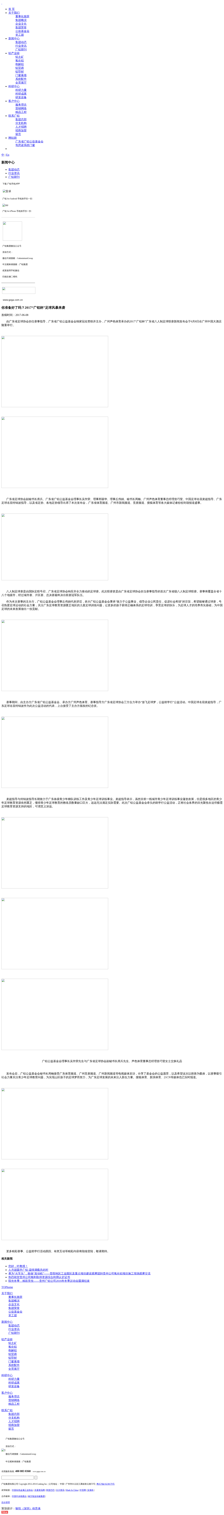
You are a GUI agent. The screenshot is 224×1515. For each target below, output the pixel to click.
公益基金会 (15, 1311)
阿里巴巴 (50, 1490)
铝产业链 (7, 1339)
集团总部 (14, 1414)
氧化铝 (12, 1346)
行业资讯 (14, 173)
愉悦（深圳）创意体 (28, 1508)
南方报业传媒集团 (36, 1496)
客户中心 (7, 1392)
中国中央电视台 (19, 1496)
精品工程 (14, 1403)
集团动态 (14, 169)
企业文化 (14, 1304)
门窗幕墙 (14, 1361)
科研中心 (7, 1375)
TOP (4, 1287)
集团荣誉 (14, 1308)
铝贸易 (12, 1354)
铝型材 (12, 1357)
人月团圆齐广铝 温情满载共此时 (28, 1269)
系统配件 (14, 1365)
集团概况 (14, 1300)
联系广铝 (7, 1410)
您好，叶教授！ (18, 1266)
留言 (11, 1428)
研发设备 (14, 1386)
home (10, 1287)
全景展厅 (14, 1368)
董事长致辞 (15, 1296)
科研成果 (14, 1382)
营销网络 (14, 1400)
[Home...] (1, 2)
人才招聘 (14, 1421)
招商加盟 (14, 1425)
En (7, 154)
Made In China (72, 1490)
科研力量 (14, 1378)
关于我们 (7, 1293)
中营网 (83, 1490)
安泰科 (90, 1490)
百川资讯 (60, 1490)
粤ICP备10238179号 (106, 1484)
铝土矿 (12, 1343)
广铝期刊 (14, 176)
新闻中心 (7, 1321)
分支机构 (14, 1417)
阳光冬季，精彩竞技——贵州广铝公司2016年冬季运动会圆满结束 (49, 1280)
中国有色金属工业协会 (22, 1490)
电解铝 (12, 1350)
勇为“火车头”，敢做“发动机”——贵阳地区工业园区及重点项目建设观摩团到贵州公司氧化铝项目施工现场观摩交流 (79, 1273)
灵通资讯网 (39, 1490)
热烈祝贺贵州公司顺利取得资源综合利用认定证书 (39, 1277)
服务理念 (14, 1396)
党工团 (12, 1315)
